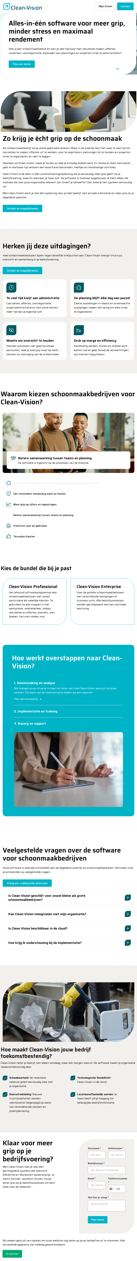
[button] (68, 111)
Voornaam (94, 1148)
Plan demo (97, 1220)
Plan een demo (22, 64)
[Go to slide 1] (117, 68)
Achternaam (115, 1148)
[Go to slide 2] (121, 68)
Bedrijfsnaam (96, 1163)
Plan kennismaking (26, 699)
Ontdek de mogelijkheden (22, 208)
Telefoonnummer (117, 1180)
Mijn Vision (105, 6)
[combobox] (114, 1189)
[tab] (68, 483)
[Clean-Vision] (22, 6)
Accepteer (12, 1254)
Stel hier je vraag (98, 1197)
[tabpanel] (68, 443)
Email (92, 1178)
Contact (125, 6)
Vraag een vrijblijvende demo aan (27, 883)
